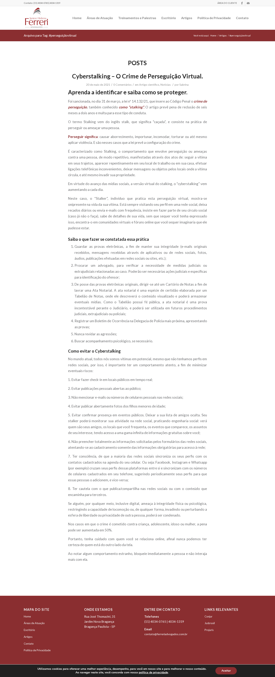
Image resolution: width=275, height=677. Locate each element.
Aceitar (226, 671)
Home (213, 35)
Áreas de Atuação (34, 623)
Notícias (165, 84)
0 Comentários (122, 84)
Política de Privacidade (37, 650)
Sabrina (184, 84)
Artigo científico (149, 84)
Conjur (208, 616)
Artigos (223, 35)
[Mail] (248, 3)
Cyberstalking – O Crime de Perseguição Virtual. (137, 76)
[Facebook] (242, 3)
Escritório (29, 630)
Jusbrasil (210, 623)
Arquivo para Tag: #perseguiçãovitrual (50, 35)
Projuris (209, 630)
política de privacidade (153, 672)
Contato (29, 643)
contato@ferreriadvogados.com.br (165, 634)
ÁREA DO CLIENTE (227, 3)
